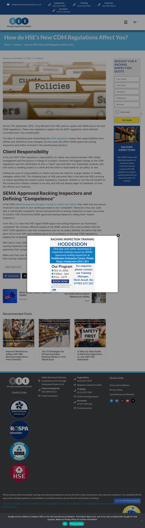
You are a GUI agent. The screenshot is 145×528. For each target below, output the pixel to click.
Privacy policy (76, 524)
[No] (141, 520)
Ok (65, 524)
